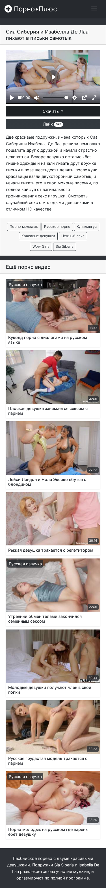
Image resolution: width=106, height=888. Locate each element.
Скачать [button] (51, 111)
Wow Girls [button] (41, 246)
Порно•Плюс (34, 9)
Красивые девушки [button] (38, 236)
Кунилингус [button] (87, 226)
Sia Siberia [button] (64, 246)
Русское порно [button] (57, 226)
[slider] (19, 97)
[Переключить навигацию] (94, 9)
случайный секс (22, 202)
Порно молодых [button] (24, 226)
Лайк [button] (52, 124)
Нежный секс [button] (73, 236)
